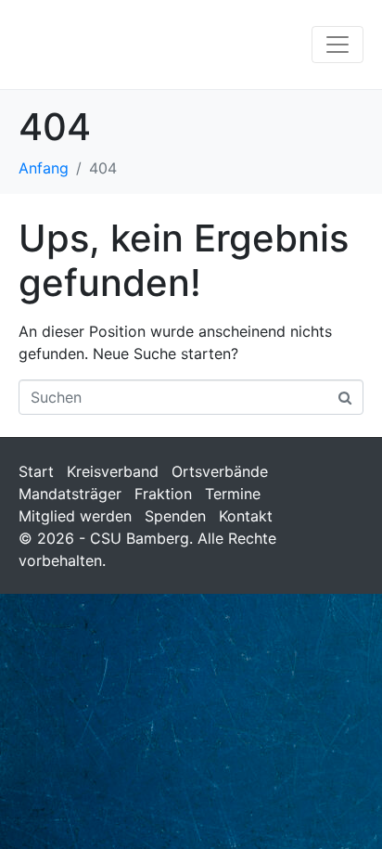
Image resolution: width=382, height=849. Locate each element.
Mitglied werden (75, 516)
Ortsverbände (220, 471)
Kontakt (246, 516)
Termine (233, 493)
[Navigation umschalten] (337, 44)
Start (36, 471)
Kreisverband (113, 471)
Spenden (175, 516)
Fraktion (163, 493)
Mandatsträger (70, 493)
